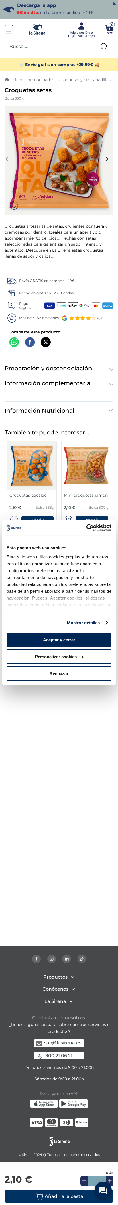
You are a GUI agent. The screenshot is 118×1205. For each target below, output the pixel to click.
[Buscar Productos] (104, 46)
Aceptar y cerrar (59, 639)
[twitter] (46, 342)
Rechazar (59, 673)
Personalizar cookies (56, 656)
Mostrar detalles (83, 622)
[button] (59, 1196)
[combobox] (59, 46)
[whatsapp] (14, 342)
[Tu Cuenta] (81, 29)
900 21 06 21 (58, 1055)
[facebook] (30, 342)
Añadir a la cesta (64, 1196)
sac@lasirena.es (62, 1042)
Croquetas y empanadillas (85, 79)
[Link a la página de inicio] (13, 80)
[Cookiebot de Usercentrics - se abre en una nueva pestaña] (86, 527)
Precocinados (40, 79)
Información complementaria (48, 383)
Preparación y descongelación (48, 368)
